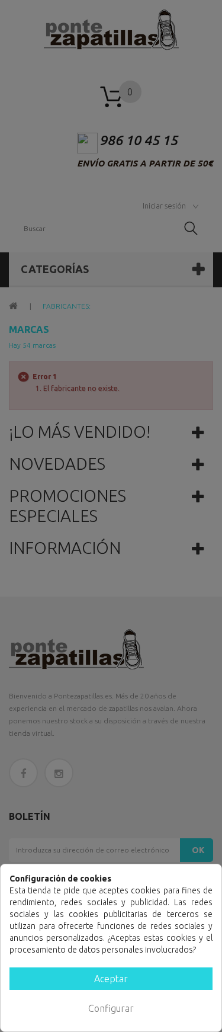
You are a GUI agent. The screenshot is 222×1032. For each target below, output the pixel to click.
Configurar (111, 1008)
